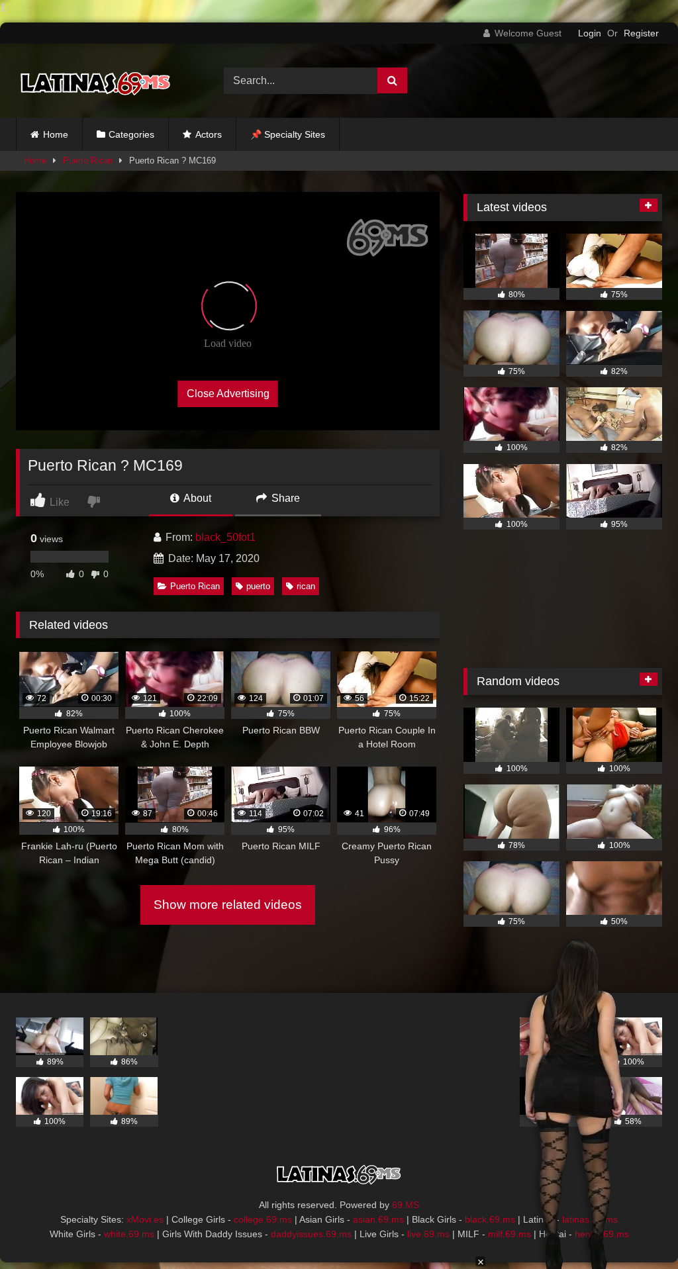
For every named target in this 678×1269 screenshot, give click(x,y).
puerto (258, 586)
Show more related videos (228, 905)
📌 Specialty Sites (287, 134)
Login (589, 33)
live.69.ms (428, 1234)
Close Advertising (228, 393)
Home (55, 134)
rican (306, 586)
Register (641, 33)
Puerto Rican (88, 160)
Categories (131, 134)
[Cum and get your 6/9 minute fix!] (104, 81)
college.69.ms (263, 1219)
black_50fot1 (225, 537)
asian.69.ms (378, 1219)
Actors (208, 134)
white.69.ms (129, 1234)
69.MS (405, 1204)
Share (284, 498)
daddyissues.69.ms (311, 1234)
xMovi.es (145, 1219)
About (196, 498)
